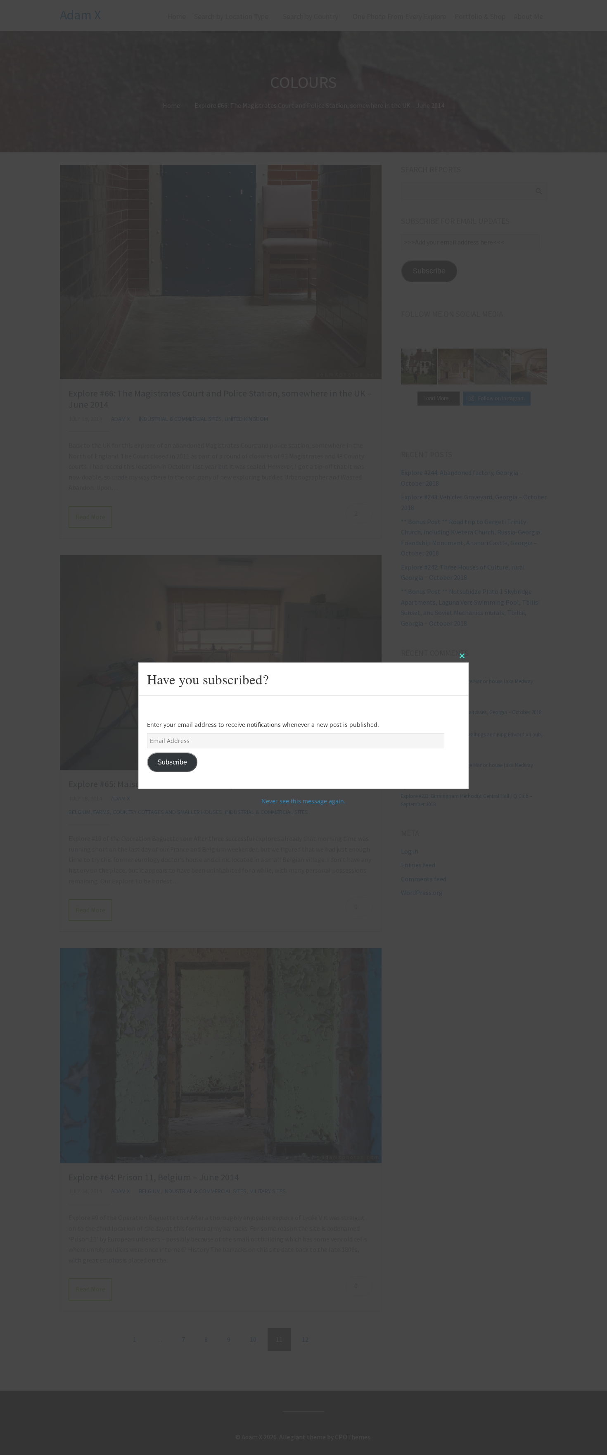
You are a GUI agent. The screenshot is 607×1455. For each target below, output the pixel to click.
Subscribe (172, 762)
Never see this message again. (303, 801)
